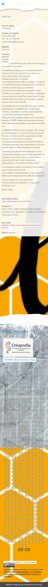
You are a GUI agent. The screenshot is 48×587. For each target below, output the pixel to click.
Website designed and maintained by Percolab (24, 584)
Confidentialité (18, 562)
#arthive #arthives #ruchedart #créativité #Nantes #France (21, 226)
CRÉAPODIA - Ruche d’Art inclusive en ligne (19, 360)
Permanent (6, 28)
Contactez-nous (8, 562)
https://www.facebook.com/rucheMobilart (18, 201)
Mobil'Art (5, 56)
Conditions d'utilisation (30, 562)
